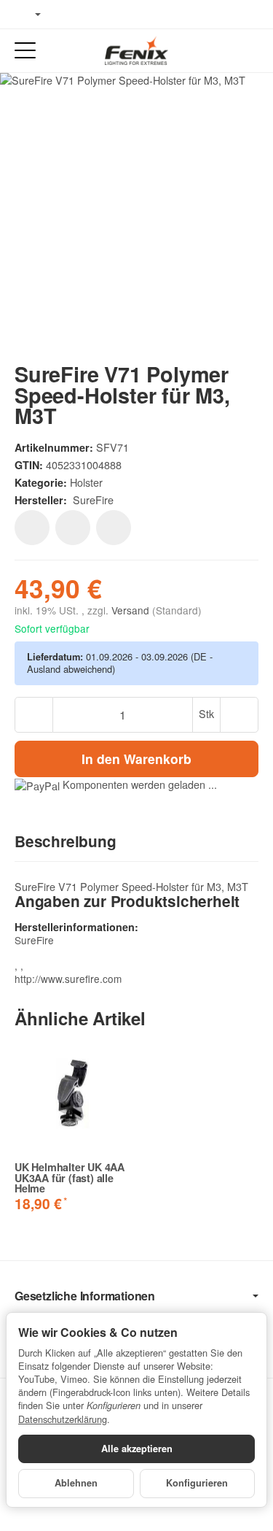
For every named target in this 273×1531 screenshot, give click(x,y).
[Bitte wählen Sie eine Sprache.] (28, 14)
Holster (86, 482)
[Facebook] (66, 14)
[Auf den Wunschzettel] (32, 527)
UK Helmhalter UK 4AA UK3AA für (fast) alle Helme (69, 1177)
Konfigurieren (197, 1482)
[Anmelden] (221, 50)
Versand (131, 610)
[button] (136, 842)
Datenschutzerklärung (62, 1419)
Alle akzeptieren (137, 1448)
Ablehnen (76, 1482)
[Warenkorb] (247, 50)
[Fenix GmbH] (136, 50)
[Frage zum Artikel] (113, 527)
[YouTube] (88, 14)
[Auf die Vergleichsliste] (72, 527)
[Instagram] (109, 14)
